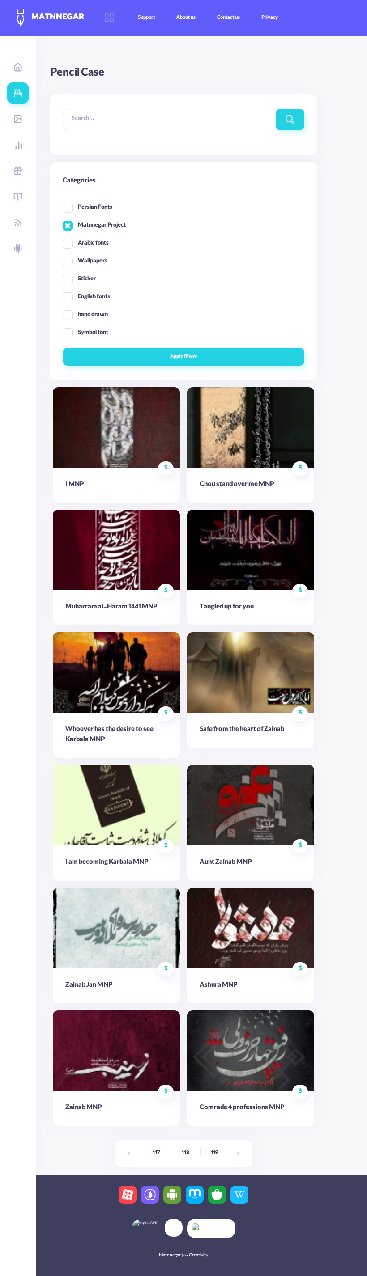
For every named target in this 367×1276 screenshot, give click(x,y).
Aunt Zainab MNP (226, 863)
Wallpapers (92, 261)
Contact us (228, 18)
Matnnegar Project (102, 225)
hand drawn (93, 315)
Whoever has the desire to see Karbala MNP (109, 735)
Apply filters (183, 357)
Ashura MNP (218, 985)
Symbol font (93, 333)
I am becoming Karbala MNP (106, 863)
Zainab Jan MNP (88, 985)
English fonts (94, 297)
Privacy (269, 18)
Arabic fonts (93, 243)
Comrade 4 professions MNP (242, 1108)
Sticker (87, 279)
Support (146, 18)
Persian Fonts (95, 207)
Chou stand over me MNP (237, 485)
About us (186, 18)
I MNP (74, 485)
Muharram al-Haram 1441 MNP (111, 607)
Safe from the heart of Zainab (242, 730)
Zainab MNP (83, 1108)
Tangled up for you (227, 607)
